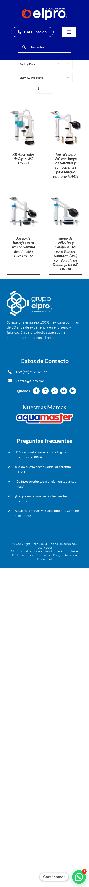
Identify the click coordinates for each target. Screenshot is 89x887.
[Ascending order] (68, 64)
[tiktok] (54, 390)
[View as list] (48, 88)
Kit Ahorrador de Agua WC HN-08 (23, 158)
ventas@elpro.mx (30, 381)
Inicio (36, 551)
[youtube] (63, 390)
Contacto (43, 555)
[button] (44, 454)
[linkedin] (72, 390)
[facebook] (36, 390)
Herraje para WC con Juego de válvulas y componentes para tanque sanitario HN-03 (65, 165)
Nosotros (50, 551)
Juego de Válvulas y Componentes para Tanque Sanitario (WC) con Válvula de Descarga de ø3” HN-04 (65, 253)
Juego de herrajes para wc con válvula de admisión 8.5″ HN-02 (23, 247)
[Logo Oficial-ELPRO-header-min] (44, 10)
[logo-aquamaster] (44, 414)
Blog (56, 555)
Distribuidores (22, 555)
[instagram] (45, 390)
